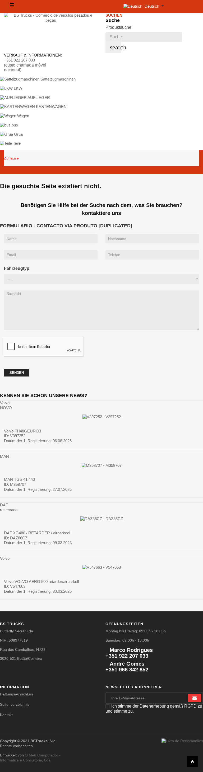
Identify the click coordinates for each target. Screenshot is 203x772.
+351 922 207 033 (19, 60)
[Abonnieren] (194, 698)
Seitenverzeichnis (14, 704)
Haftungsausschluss (17, 694)
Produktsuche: (118, 27)
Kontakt (6, 715)
